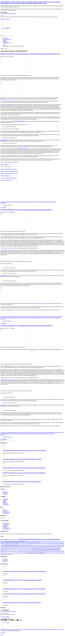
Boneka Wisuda (44, 539)
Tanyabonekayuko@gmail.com (9, 13)
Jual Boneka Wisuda (9, 546)
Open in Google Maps (5, 616)
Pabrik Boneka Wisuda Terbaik (28, 547)
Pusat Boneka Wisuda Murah (11, 551)
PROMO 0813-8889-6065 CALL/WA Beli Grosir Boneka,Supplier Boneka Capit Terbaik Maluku (24, 472)
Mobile (4, 502)
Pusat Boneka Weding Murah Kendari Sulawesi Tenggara (19, 433)
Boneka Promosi (10, 104)
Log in (4, 509)
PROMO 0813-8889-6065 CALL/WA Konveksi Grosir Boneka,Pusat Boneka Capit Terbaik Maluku (24, 450)
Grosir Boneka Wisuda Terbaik (24, 543)
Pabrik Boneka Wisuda (5, 547)
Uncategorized (6, 504)
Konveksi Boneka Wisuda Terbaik (57, 546)
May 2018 (5, 494)
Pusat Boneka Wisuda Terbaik (24, 551)
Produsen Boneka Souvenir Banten (35, 201)
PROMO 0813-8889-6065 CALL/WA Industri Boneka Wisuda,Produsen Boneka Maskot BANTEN (26, 209)
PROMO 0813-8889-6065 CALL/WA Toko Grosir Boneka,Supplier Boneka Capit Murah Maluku (24, 467)
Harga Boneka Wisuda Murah (46, 543)
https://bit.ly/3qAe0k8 (5, 175)
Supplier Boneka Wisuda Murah (50, 551)
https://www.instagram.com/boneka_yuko (9, 173)
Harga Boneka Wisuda (34, 543)
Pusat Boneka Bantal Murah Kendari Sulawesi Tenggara (36, 432)
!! (18, 162)
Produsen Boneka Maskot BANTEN (20, 201)
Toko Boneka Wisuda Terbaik (35, 553)
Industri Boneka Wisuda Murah (24, 545)
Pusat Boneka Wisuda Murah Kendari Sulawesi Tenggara (42, 433)
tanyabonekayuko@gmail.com (9, 611)
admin (12, 56)
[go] (13, 440)
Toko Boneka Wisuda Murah (19, 552)
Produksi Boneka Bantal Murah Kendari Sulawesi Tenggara (22, 316)
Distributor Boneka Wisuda (32, 541)
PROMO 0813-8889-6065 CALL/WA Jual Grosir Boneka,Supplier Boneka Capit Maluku (22, 459)
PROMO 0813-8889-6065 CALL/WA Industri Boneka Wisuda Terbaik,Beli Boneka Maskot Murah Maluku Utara (30, 54)
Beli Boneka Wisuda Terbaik (29, 539)
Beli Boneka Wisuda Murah (15, 539)
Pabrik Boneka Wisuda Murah (16, 547)
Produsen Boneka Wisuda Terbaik (42, 549)
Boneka (9, 101)
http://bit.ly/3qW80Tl (5, 164)
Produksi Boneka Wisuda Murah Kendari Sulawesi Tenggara (33, 317)
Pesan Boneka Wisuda (40, 547)
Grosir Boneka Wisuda (13, 543)
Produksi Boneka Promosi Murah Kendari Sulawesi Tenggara (46, 316)
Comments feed (6, 511)
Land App (5, 501)
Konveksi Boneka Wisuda (44, 546)
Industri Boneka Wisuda (5, 316)
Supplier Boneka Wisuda (38, 551)
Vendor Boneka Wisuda (50, 552)
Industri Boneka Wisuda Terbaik (36, 545)
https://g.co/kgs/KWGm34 (6, 180)
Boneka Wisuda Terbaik (15, 541)
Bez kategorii (5, 499)
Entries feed (5, 510)
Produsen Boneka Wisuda (28, 549)
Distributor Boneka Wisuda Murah (48, 541)
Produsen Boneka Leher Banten (7, 201)
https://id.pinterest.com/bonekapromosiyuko (9, 171)
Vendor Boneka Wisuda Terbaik (8, 554)
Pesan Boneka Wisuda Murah (52, 547)
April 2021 (5, 491)
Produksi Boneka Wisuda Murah (17, 549)
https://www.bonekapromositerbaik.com (9, 177)
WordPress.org (6, 513)
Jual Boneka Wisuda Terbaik (33, 546)
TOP (1, 634)
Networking (5, 503)
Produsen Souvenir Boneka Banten (49, 201)
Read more (3, 203)
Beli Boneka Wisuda (5, 539)
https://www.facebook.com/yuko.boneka (9, 169)
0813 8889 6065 (7, 28)
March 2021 (5, 492)
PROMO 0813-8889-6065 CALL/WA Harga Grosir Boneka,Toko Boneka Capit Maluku (22, 481)
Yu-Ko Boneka (22, 121)
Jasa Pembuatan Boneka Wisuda (46, 545)
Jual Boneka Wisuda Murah (20, 546)
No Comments (3, 207)
